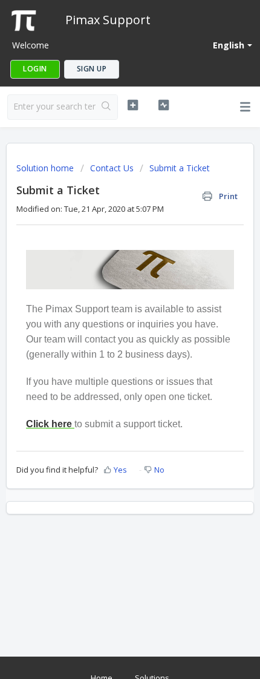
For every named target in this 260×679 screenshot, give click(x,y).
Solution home (46, 168)
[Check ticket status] (163, 105)
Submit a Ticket (179, 168)
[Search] (106, 107)
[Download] (107, 331)
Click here (49, 424)
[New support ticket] (132, 105)
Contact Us (112, 168)
